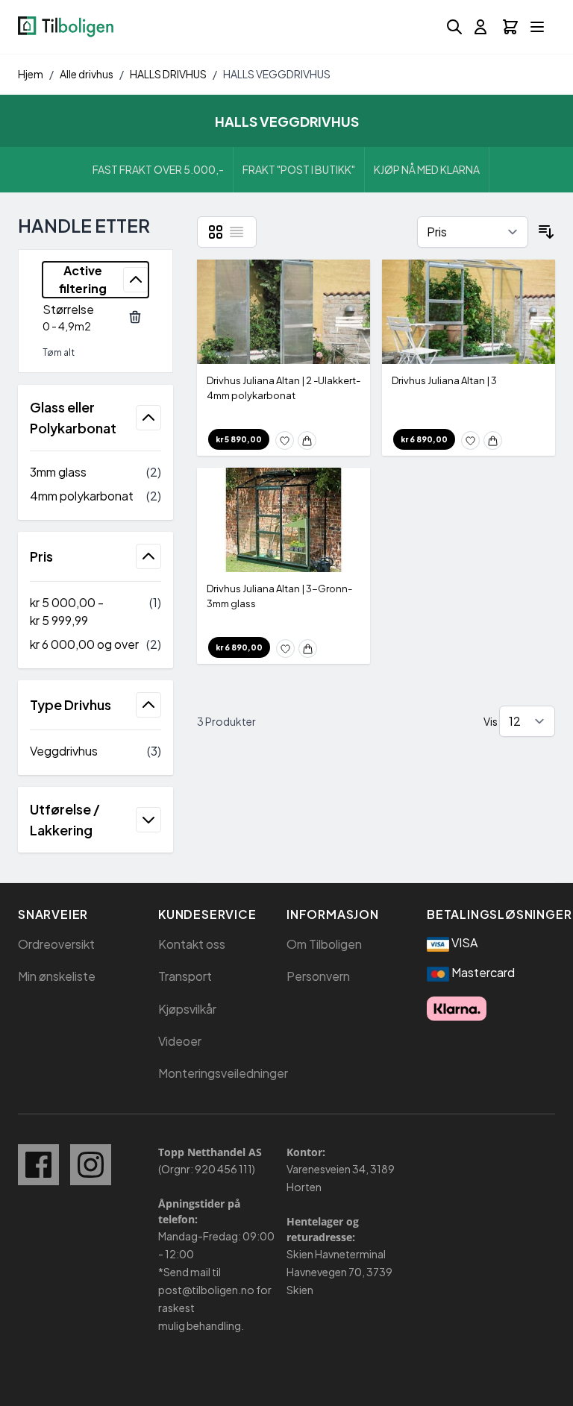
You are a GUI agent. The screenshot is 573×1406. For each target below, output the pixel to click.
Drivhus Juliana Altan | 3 (444, 380)
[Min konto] (480, 27)
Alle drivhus (86, 74)
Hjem (30, 74)
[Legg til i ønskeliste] (284, 440)
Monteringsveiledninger (223, 1073)
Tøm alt (59, 352)
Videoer (179, 1041)
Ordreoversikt (56, 944)
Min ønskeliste (57, 976)
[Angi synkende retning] (546, 232)
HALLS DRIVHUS (168, 74)
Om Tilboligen (324, 944)
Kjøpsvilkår (187, 1009)
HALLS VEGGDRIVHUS (277, 74)
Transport (185, 976)
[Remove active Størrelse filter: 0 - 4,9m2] (135, 317)
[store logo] (65, 26)
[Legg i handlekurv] (307, 440)
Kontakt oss (191, 944)
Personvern (318, 976)
